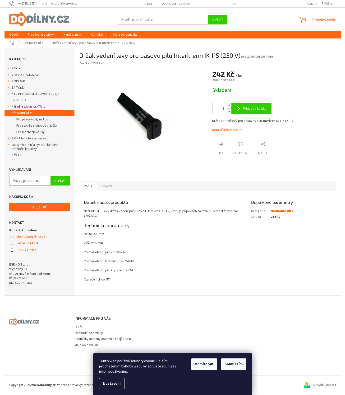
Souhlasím (234, 364)
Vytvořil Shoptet (324, 385)
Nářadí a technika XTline (28, 106)
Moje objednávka (86, 345)
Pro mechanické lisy (30, 132)
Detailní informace (225, 130)
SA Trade (18, 87)
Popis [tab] (88, 186)
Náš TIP (17, 155)
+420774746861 (27, 249)
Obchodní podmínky (176, 4)
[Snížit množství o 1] (229, 111)
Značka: (91, 63)
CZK (310, 4)
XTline (16, 68)
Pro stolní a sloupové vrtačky (37, 125)
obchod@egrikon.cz (30, 236)
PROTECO (19, 100)
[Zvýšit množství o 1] (229, 106)
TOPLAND (18, 81)
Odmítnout (204, 364)
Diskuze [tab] (107, 186)
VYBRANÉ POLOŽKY (25, 74)
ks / (39, 207)
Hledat (217, 20)
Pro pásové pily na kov (32, 119)
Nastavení (111, 383)
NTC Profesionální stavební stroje (35, 93)
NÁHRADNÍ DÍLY (22, 113)
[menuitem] (14, 34)
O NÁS (148, 4)
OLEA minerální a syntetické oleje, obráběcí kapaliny (36, 147)
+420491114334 (27, 243)
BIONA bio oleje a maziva (29, 138)
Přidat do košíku (255, 108)
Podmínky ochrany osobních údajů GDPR (102, 339)
